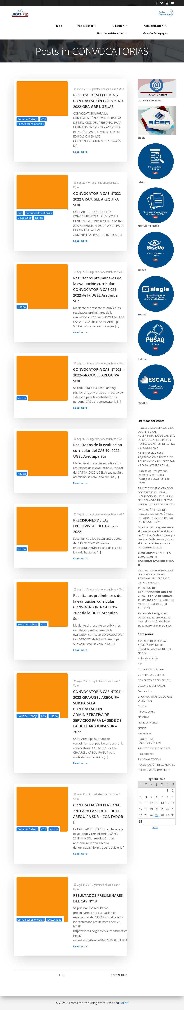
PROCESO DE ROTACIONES (154, 748)
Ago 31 (81, 681)
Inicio (59, 25)
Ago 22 (81, 794)
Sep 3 (80, 514)
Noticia (39, 217)
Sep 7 (80, 272)
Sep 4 (80, 439)
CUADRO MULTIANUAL (151, 685)
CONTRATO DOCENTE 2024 (154, 680)
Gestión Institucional (110, 33)
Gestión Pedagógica (155, 33)
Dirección (118, 25)
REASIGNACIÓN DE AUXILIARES (156, 764)
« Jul (155, 827)
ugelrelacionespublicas (103, 89)
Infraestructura (146, 711)
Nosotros (143, 717)
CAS (43, 119)
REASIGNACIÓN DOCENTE (153, 770)
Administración (153, 25)
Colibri (123, 1003)
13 (156, 803)
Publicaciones (146, 753)
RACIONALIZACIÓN (149, 759)
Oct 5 (80, 89)
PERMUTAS (144, 733)
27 (156, 815)
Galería (142, 706)
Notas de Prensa (147, 722)
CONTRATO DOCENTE (151, 674)
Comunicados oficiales (30, 123)
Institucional (85, 25)
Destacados (24, 217)
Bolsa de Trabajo (27, 119)
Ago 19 (81, 884)
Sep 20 (81, 182)
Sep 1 (80, 589)
